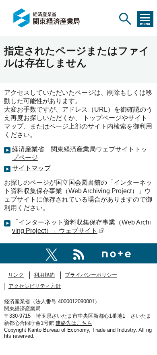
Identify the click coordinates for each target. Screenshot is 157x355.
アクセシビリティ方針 (34, 286)
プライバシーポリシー (91, 275)
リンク (16, 275)
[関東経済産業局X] (51, 253)
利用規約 (44, 275)
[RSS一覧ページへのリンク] (79, 253)
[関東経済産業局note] (116, 253)
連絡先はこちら (74, 323)
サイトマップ (31, 168)
